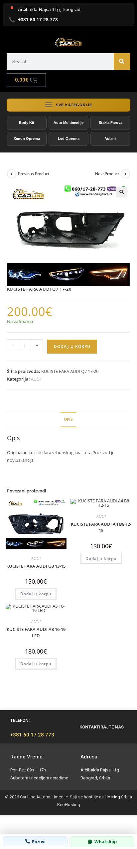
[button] (121, 192)
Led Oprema (68, 139)
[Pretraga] (122, 61)
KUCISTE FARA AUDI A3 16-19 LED (36, 632)
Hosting (112, 796)
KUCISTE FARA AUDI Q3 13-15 (36, 566)
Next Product (107, 173)
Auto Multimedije (68, 123)
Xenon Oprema (27, 139)
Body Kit (26, 123)
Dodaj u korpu (72, 346)
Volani (110, 139)
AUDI (36, 379)
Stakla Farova (110, 123)
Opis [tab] (68, 419)
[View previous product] (11, 173)
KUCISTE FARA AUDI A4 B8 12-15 (101, 527)
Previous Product (33, 173)
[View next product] (125, 173)
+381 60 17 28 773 (32, 735)
